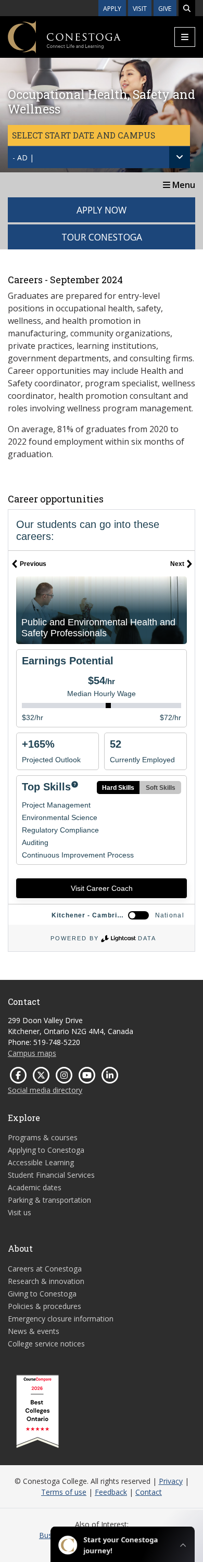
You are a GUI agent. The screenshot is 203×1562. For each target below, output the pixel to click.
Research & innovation (46, 1281)
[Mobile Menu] (184, 37)
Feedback (111, 1492)
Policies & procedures (44, 1306)
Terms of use (63, 1492)
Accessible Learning (41, 1162)
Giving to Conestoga (42, 1294)
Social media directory (45, 1090)
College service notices (46, 1344)
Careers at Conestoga (45, 1269)
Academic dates (34, 1187)
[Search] (187, 8)
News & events (33, 1331)
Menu (182, 185)
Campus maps (32, 1053)
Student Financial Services (51, 1175)
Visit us (19, 1212)
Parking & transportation (49, 1200)
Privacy (171, 1481)
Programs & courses (43, 1137)
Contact (148, 1492)
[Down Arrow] (179, 157)
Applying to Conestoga (46, 1150)
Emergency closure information (60, 1319)
